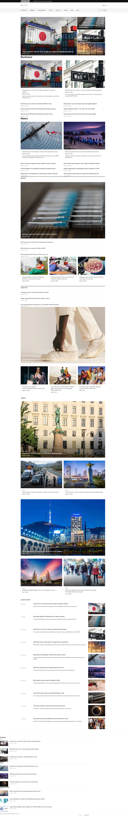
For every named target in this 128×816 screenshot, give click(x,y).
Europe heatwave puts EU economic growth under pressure (38, 109)
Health (51, 10)
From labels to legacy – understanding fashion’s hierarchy (33, 387)
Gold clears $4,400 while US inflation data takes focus (37, 114)
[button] (31, 1)
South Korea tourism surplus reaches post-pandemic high (84, 492)
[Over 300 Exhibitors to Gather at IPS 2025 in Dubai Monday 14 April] (4, 801)
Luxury (65, 10)
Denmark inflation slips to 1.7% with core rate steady (79, 109)
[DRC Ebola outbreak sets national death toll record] (91, 23)
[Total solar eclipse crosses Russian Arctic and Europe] (96, 710)
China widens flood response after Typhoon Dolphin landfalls (81, 163)
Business (32, 10)
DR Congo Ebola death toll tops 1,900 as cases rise (34, 254)
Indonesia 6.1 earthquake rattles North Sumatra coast (46, 1)
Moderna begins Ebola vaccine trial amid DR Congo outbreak (62, 278)
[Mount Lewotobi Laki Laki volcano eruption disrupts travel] (4, 793)
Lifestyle (58, 10)
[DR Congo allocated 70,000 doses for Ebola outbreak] (63, 210)
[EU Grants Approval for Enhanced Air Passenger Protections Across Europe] (84, 572)
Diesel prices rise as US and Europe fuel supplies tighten (80, 103)
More (77, 10)
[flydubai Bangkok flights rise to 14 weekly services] (41, 572)
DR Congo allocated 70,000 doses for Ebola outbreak (39, 234)
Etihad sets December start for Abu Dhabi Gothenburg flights (42, 453)
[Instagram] (102, 10)
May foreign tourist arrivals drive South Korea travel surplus (42, 551)
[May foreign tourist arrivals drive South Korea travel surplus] (63, 527)
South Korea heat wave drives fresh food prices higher (80, 114)
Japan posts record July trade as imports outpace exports (50, 603)
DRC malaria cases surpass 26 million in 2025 (33, 248)
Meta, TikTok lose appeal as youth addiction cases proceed (38, 163)
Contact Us (86, 815)
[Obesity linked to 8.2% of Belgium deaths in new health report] (34, 270)
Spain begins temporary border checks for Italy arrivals (40, 492)
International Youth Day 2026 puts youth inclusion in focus (50, 718)
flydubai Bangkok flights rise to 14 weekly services (38, 590)
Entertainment (42, 10)
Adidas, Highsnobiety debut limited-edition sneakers (35, 298)
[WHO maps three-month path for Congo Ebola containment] (96, 647)
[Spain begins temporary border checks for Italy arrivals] (41, 474)
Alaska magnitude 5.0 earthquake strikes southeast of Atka (81, 168)
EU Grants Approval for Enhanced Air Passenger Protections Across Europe (80, 591)
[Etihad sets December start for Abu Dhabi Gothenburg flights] (63, 429)
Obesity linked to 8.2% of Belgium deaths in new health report (33, 278)
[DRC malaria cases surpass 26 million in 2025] (91, 36)
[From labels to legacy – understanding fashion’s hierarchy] (34, 379)
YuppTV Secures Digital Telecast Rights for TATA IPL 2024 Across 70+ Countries (31, 807)
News (72, 10)
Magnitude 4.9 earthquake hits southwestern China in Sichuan (39, 173)
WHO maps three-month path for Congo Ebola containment (37, 242)
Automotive (24, 10)
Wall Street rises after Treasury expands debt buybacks (83, 90)
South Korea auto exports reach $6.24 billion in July (36, 103)
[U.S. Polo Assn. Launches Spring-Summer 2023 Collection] (91, 379)
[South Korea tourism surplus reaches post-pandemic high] (84, 474)
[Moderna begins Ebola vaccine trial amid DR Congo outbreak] (63, 270)
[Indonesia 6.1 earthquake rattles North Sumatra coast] (49, 36)
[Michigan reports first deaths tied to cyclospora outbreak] (91, 270)
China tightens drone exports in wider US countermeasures (81, 173)
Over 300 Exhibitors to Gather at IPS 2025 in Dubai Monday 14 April (27, 799)
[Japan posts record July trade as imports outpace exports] (41, 80)
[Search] (106, 10)
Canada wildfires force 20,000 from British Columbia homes (38, 168)
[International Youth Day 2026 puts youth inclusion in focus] (96, 723)
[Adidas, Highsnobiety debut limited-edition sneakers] (63, 335)
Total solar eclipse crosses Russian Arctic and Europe (49, 706)
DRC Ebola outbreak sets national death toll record (82, 152)
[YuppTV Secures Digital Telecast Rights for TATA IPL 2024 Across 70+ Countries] (4, 809)
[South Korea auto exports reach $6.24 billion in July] (91, 49)
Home (80, 815)
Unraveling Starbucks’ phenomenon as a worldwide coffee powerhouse (40, 304)
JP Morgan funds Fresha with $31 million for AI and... (35, 292)
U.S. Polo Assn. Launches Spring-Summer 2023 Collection (90, 387)
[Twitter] (100, 10)
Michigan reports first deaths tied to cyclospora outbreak (91, 278)
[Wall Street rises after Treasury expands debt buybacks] (84, 79)
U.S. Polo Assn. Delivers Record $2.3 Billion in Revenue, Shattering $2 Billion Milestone (62, 388)
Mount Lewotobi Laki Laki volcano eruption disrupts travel (25, 791)
